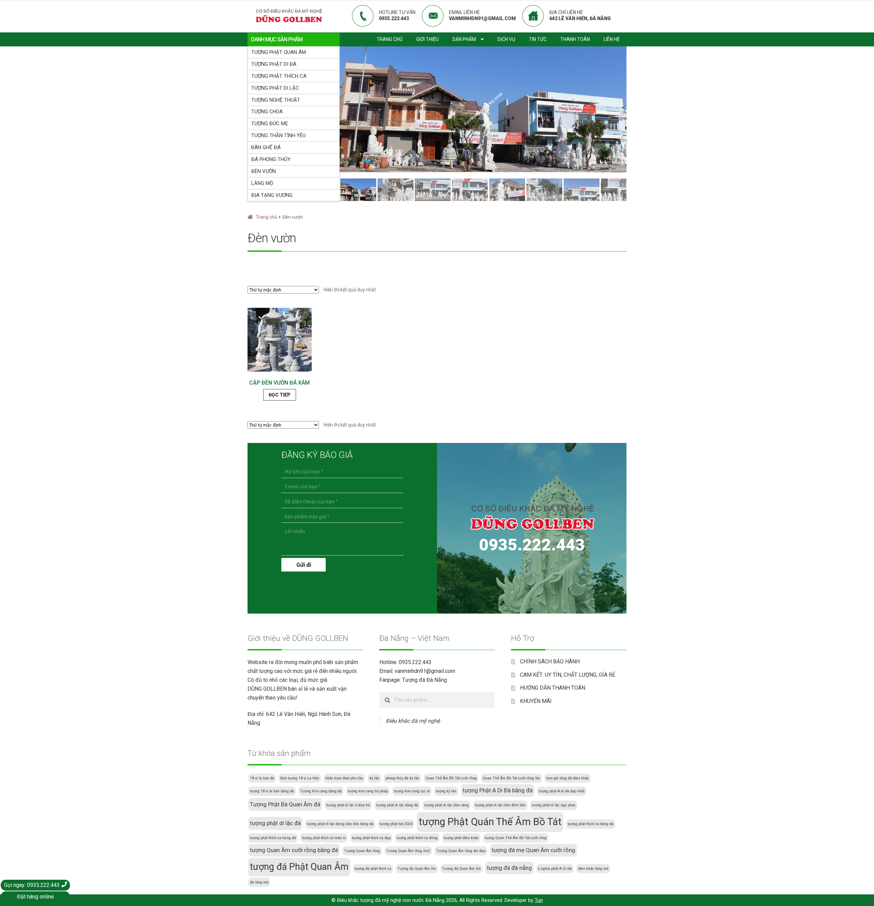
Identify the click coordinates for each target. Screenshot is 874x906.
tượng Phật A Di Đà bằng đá (498, 790)
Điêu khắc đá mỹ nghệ (413, 721)
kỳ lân (374, 778)
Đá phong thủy (271, 159)
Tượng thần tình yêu (278, 135)
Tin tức (538, 39)
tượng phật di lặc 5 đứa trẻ (348, 805)
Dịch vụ (506, 39)
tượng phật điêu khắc (461, 838)
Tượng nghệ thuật (275, 100)
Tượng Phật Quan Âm (278, 52)
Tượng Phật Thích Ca (279, 76)
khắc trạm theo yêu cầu (344, 778)
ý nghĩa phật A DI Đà (555, 868)
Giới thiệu (427, 39)
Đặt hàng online (35, 896)
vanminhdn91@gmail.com (425, 671)
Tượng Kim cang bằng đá (321, 791)
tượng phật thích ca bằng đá (591, 824)
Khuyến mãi (536, 701)
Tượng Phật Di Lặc (275, 88)
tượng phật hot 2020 (396, 824)
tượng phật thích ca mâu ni (324, 838)
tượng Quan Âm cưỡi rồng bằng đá (294, 850)
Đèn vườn (263, 171)
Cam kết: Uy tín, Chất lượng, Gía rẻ (567, 675)
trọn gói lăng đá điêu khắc (567, 778)
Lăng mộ (262, 183)
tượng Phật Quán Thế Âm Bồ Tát (490, 822)
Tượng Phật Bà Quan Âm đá (285, 804)
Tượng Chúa (267, 112)
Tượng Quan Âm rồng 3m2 (408, 851)
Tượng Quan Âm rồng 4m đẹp (460, 851)
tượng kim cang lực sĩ (412, 791)
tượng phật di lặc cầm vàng (446, 805)
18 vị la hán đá (262, 778)
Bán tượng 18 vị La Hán (299, 778)
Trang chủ (390, 39)
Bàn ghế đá (266, 147)
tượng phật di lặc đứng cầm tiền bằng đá (340, 824)
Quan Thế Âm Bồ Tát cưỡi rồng (451, 778)
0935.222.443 (532, 545)
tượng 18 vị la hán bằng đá (272, 791)
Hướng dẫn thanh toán (552, 688)
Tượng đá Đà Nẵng (424, 680)
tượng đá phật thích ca (373, 868)
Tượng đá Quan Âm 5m (461, 868)
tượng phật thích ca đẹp (371, 838)
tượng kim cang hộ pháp (368, 791)
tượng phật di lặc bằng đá (397, 805)
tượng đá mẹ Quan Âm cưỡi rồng (533, 850)
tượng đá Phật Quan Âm (299, 866)
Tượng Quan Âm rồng (362, 851)
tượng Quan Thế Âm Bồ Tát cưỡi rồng (516, 838)
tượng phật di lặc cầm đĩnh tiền (500, 805)
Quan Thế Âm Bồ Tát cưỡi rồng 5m (511, 778)
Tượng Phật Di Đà (273, 64)
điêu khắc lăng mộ (593, 868)
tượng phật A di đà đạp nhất (561, 791)
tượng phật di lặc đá (275, 823)
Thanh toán (575, 39)
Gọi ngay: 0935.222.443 (32, 885)
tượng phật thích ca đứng (417, 838)
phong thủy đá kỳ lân (402, 778)
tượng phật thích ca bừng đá (273, 838)
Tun (539, 900)
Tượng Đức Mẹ (269, 123)
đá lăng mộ (259, 882)
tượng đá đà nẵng (509, 867)
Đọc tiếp (280, 395)
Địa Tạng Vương (272, 195)
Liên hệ (612, 39)
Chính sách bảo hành (550, 661)
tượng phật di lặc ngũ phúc (554, 805)
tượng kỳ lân (446, 791)
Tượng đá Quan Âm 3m (416, 868)
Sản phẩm (464, 39)
